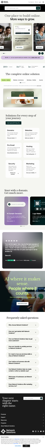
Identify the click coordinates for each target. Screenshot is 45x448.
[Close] (43, 437)
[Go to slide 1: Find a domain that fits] (1, 53)
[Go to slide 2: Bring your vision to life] (2, 53)
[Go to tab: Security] (23, 82)
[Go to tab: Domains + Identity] (20, 82)
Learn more (39, 85)
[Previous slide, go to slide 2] (39, 53)
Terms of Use (17, 438)
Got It (26, 445)
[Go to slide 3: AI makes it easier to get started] (3, 53)
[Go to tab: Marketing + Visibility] (22, 82)
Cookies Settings (18, 445)
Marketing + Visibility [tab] (31, 80)
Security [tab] (41, 80)
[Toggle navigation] (43, 2)
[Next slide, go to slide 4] (42, 53)
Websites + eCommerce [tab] (18, 80)
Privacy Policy (15, 443)
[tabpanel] (22, 95)
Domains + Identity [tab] (6, 80)
